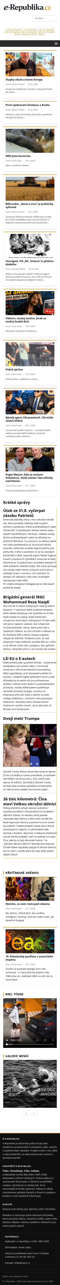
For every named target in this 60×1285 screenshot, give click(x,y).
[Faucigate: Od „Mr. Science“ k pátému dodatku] (30, 246)
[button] (55, 43)
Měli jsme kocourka (18, 156)
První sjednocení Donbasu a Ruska (28, 105)
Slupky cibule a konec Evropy (24, 79)
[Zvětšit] (54, 1064)
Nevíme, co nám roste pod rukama (28, 904)
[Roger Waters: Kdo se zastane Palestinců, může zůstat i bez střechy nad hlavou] (30, 459)
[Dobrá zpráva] (30, 354)
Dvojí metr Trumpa (21, 718)
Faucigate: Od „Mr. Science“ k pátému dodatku (30, 262)
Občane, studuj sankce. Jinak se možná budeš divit (26, 320)
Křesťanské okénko (22, 873)
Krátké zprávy (16, 502)
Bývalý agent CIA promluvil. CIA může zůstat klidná (29, 419)
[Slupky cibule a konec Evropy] (30, 64)
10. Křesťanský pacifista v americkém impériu (29, 958)
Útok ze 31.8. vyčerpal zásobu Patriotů (24, 513)
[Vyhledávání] (45, 18)
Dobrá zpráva (14, 369)
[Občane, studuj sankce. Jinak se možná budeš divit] (30, 303)
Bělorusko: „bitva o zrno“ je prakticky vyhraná (29, 205)
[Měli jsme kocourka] (30, 141)
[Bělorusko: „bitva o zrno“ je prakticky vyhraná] (30, 189)
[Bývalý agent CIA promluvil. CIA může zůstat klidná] (30, 402)
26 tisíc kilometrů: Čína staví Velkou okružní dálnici (29, 801)
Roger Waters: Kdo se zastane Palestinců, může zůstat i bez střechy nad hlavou (29, 478)
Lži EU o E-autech (19, 658)
